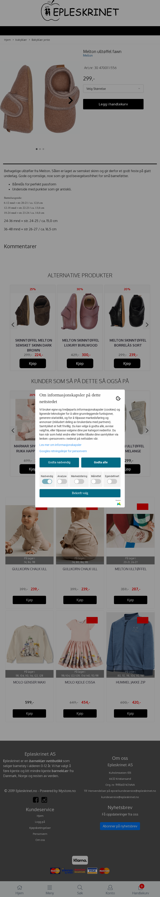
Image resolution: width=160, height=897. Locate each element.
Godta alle (101, 462)
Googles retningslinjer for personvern (63, 451)
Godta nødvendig (59, 462)
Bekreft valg (80, 493)
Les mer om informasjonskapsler (60, 445)
